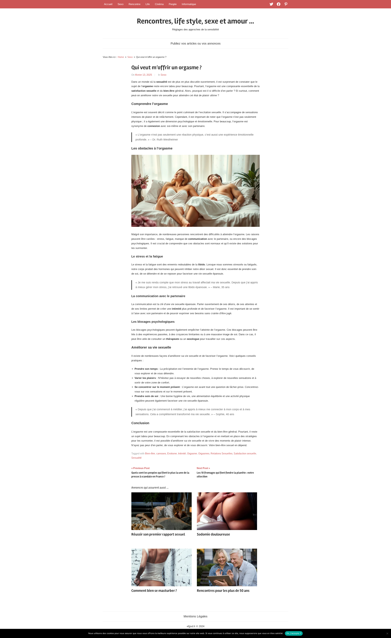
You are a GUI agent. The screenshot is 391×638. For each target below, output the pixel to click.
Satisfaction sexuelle (245, 453)
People (173, 4)
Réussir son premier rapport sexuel (158, 534)
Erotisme (172, 453)
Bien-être (150, 453)
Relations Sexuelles (221, 453)
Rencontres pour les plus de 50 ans (223, 590)
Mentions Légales (195, 616)
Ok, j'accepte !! (293, 633)
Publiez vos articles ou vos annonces (196, 43)
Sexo (120, 4)
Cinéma (159, 4)
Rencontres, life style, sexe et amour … (195, 21)
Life (148, 4)
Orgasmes (203, 453)
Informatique (189, 4)
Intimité (182, 453)
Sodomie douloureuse (213, 534)
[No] (387, 633)
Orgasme (192, 453)
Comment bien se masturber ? (154, 590)
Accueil (108, 4)
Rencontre (134, 4)
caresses (161, 453)
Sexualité (136, 457)
